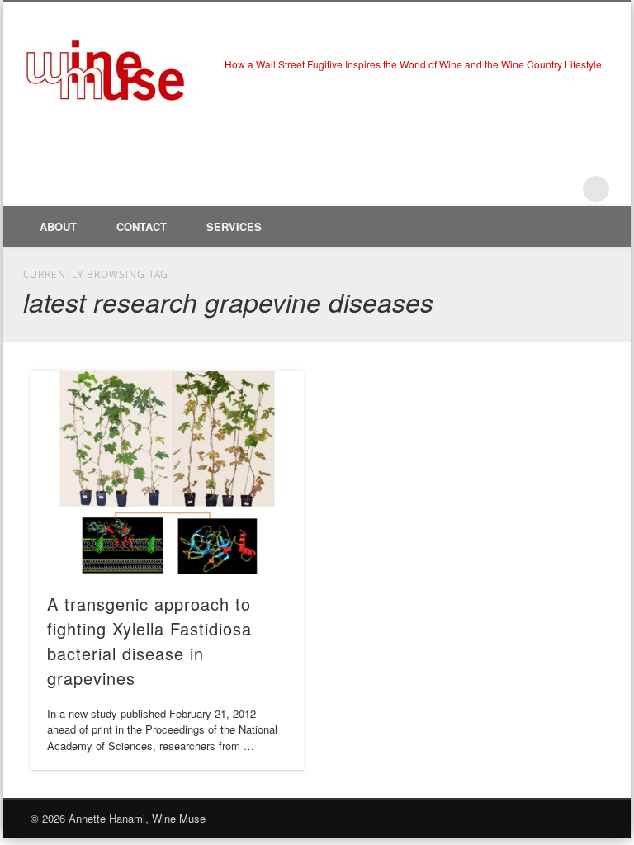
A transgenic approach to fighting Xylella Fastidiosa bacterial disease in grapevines (149, 641)
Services (234, 226)
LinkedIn (562, 189)
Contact (141, 226)
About (58, 226)
